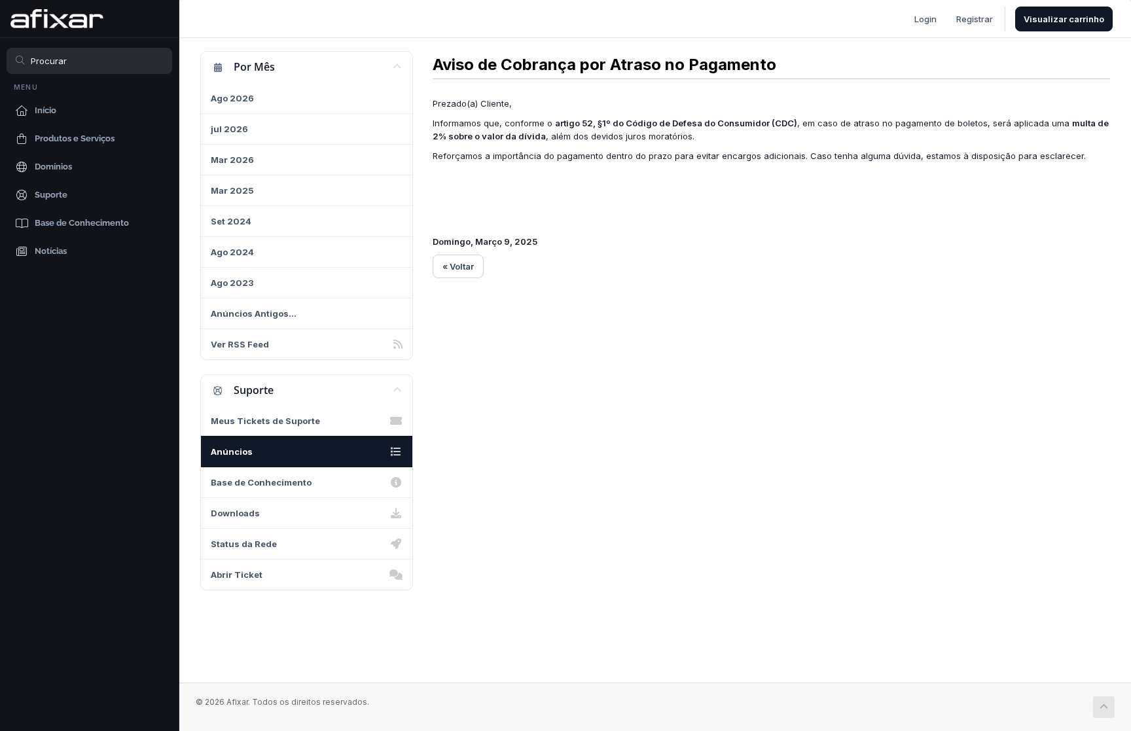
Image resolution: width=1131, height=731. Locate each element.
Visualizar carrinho (1064, 19)
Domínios (53, 166)
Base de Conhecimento (82, 223)
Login (925, 19)
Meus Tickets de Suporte (265, 421)
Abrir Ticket (236, 574)
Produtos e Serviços (75, 138)
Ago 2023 (232, 282)
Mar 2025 (232, 190)
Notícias (51, 251)
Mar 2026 (232, 159)
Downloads (235, 513)
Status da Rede (244, 544)
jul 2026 (229, 129)
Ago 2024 (232, 252)
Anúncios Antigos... (253, 313)
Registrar (974, 19)
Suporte (51, 195)
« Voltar (458, 266)
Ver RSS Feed (240, 344)
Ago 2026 (232, 98)
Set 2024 (231, 221)
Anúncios (232, 451)
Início (45, 110)
